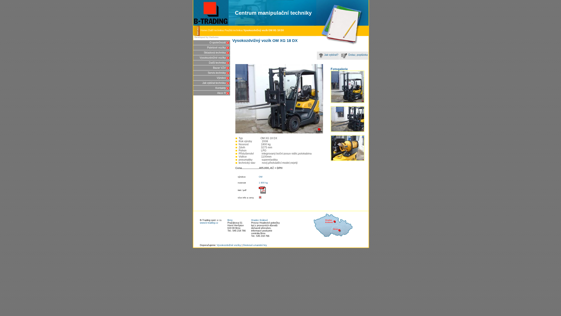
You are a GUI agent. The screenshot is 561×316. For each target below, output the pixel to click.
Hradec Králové (259, 220)
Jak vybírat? (331, 54)
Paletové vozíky (216, 47)
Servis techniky (217, 72)
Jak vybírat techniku (214, 82)
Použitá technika (233, 30)
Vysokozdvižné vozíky (213, 57)
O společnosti (217, 42)
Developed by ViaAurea (206, 37)
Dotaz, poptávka (358, 54)
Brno (230, 220)
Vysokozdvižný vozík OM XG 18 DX (263, 30)
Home (204, 30)
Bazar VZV (219, 67)
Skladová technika (215, 52)
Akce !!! (221, 93)
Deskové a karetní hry (255, 245)
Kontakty (220, 88)
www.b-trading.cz (209, 222)
